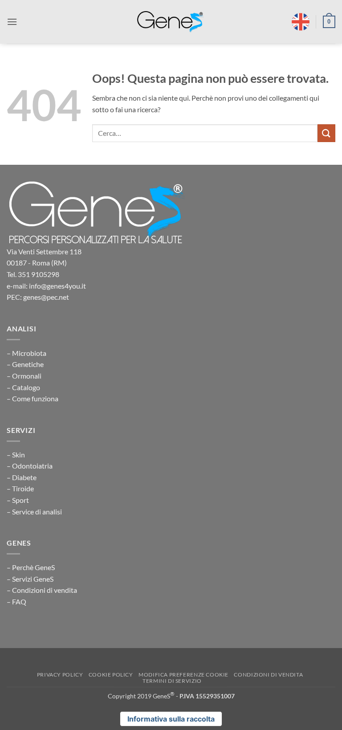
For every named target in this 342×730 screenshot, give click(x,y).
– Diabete (22, 477)
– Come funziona (32, 398)
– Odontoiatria (30, 465)
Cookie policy (111, 674)
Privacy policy (60, 674)
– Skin (16, 454)
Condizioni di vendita (268, 674)
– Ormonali (24, 375)
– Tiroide (20, 488)
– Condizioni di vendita (42, 590)
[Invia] (326, 133)
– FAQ (16, 601)
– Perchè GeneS (31, 567)
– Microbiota (26, 353)
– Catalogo (23, 387)
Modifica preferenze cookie (183, 674)
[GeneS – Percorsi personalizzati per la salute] (170, 22)
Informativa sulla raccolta (171, 718)
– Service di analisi (34, 511)
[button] (12, 22)
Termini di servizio (172, 680)
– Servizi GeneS (30, 579)
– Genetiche (25, 364)
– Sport (18, 500)
